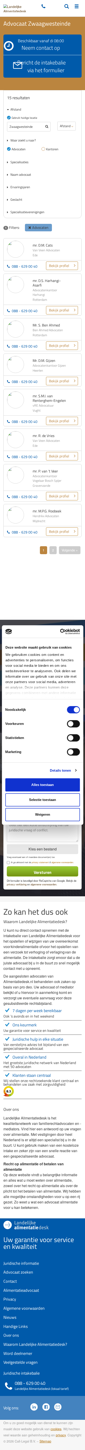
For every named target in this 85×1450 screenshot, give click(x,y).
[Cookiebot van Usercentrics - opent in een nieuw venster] (60, 632)
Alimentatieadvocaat (21, 1290)
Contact (10, 1281)
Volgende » (70, 550)
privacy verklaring (17, 884)
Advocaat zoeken (18, 1272)
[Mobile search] (67, 6)
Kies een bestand (43, 849)
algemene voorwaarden (62, 862)
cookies (56, 1429)
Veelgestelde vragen (20, 1362)
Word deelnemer (17, 1353)
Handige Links (15, 1326)
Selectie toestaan (42, 800)
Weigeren (42, 814)
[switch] (73, 723)
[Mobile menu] (77, 6)
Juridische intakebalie (21, 1373)
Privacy (9, 1299)
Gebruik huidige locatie (24, 118)
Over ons (11, 1335)
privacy (61, 1435)
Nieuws (9, 1317)
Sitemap (45, 1441)
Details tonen (60, 770)
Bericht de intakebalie (41, 66)
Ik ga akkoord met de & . (42, 862)
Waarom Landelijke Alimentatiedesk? (35, 1344)
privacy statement (40, 862)
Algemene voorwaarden (24, 1308)
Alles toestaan (42, 785)
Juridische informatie (21, 1263)
